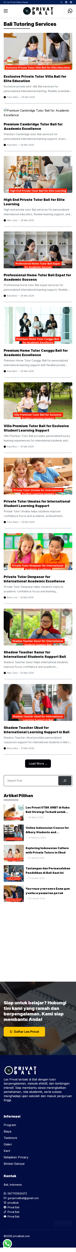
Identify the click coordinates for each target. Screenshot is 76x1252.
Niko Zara (12, 220)
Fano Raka (12, 97)
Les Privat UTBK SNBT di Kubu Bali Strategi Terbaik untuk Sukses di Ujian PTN (48, 812)
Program (10, 1125)
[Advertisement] (38, 940)
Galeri (8, 1144)
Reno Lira (12, 597)
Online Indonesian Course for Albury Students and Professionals (47, 832)
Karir (7, 1151)
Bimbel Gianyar (14, 1164)
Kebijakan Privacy (16, 1157)
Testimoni (10, 1138)
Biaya (7, 1131)
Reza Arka (12, 748)
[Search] (64, 780)
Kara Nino (12, 144)
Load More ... (38, 763)
